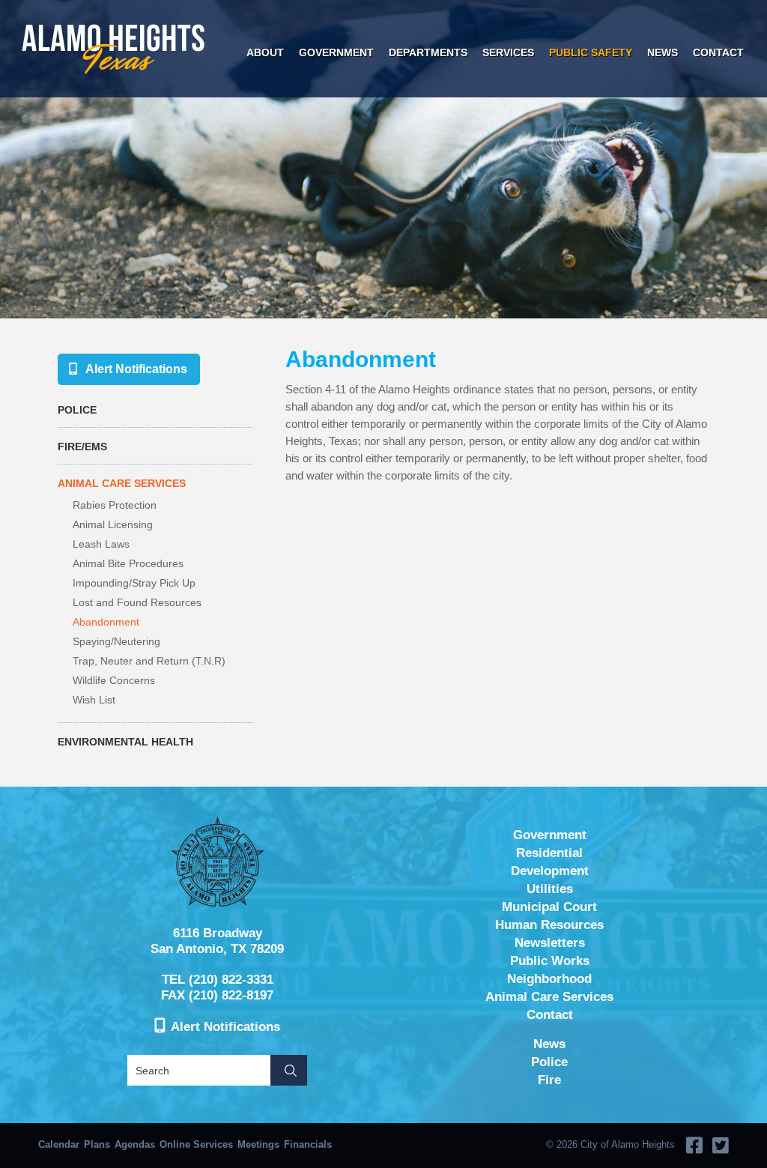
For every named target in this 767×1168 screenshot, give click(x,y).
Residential (549, 853)
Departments (428, 52)
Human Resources (549, 925)
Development (550, 871)
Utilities (550, 889)
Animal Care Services (122, 483)
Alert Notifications (136, 369)
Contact (718, 52)
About (265, 52)
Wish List (94, 700)
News (662, 52)
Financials (308, 1144)
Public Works (549, 961)
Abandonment (106, 622)
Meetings (258, 1144)
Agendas (135, 1144)
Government (336, 52)
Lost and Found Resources (137, 602)
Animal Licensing (113, 524)
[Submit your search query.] (288, 1070)
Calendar (58, 1144)
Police (77, 410)
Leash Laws (101, 544)
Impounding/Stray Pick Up (134, 583)
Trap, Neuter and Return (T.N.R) (149, 661)
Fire (549, 1080)
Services (508, 52)
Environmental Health (125, 742)
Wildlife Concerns (114, 680)
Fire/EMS (82, 447)
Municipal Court (549, 907)
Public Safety (590, 52)
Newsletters (550, 943)
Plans (97, 1144)
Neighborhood (549, 979)
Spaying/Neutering (116, 641)
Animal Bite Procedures (128, 563)
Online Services (196, 1144)
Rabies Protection (115, 505)
